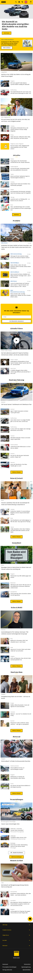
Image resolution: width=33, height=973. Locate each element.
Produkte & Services (7, 930)
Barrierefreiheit (27, 969)
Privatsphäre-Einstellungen (9, 967)
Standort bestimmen (18, 852)
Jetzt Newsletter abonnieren (16, 321)
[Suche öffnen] (16, 2)
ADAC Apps (5, 924)
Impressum (5, 964)
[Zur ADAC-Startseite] (3, 2)
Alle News (16, 214)
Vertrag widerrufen (7, 969)
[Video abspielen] (16, 340)
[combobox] (16, 316)
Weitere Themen (16, 472)
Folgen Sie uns (6, 935)
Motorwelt (5, 945)
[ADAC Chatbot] (30, 919)
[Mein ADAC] (19, 2)
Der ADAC (5, 940)
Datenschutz (27, 964)
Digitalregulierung (26, 967)
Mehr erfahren (6, 47)
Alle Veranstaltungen (16, 857)
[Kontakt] (22, 2)
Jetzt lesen (6, 33)
